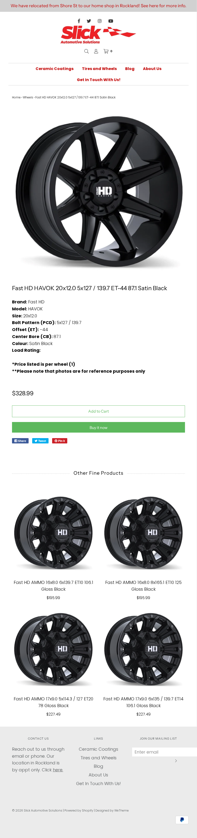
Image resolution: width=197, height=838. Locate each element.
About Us (152, 68)
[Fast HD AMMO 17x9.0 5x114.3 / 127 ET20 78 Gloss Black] (53, 649)
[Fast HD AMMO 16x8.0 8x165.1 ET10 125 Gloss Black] (143, 532)
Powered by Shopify (78, 810)
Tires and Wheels (99, 68)
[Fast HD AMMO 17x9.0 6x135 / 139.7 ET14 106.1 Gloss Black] (143, 649)
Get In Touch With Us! (99, 80)
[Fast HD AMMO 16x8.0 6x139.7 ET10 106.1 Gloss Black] (53, 532)
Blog (130, 68)
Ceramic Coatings (55, 68)
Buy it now (98, 427)
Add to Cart (98, 411)
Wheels (28, 97)
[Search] (86, 51)
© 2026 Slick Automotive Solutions (37, 810)
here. (58, 770)
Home (16, 97)
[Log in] (96, 51)
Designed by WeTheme (112, 810)
